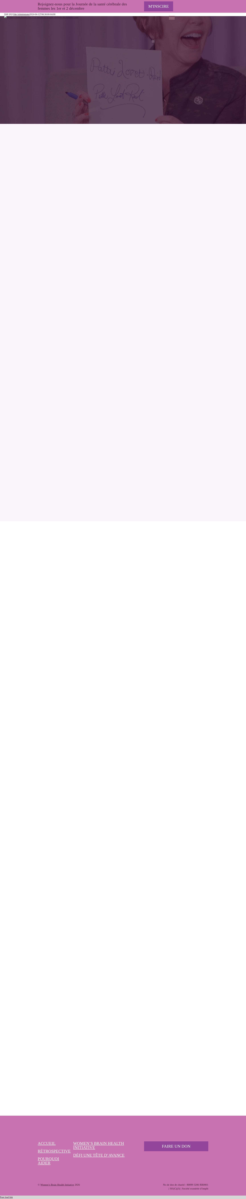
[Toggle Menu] (172, 17)
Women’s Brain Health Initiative (57, 1184)
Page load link (6, 1197)
